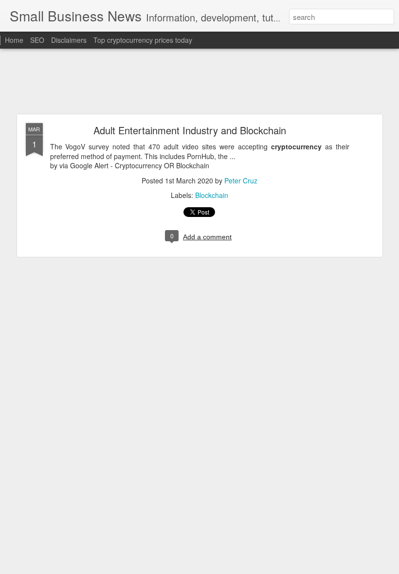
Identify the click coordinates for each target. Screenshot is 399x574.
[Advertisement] (199, 82)
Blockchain (211, 195)
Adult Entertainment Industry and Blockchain (189, 130)
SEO (37, 40)
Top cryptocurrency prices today (142, 40)
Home (14, 40)
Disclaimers (69, 40)
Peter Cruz (240, 180)
